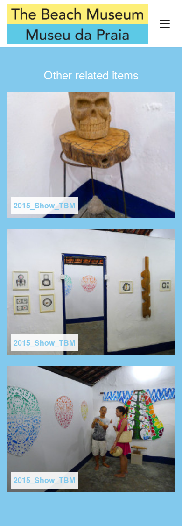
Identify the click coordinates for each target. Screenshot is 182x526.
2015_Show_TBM (44, 205)
